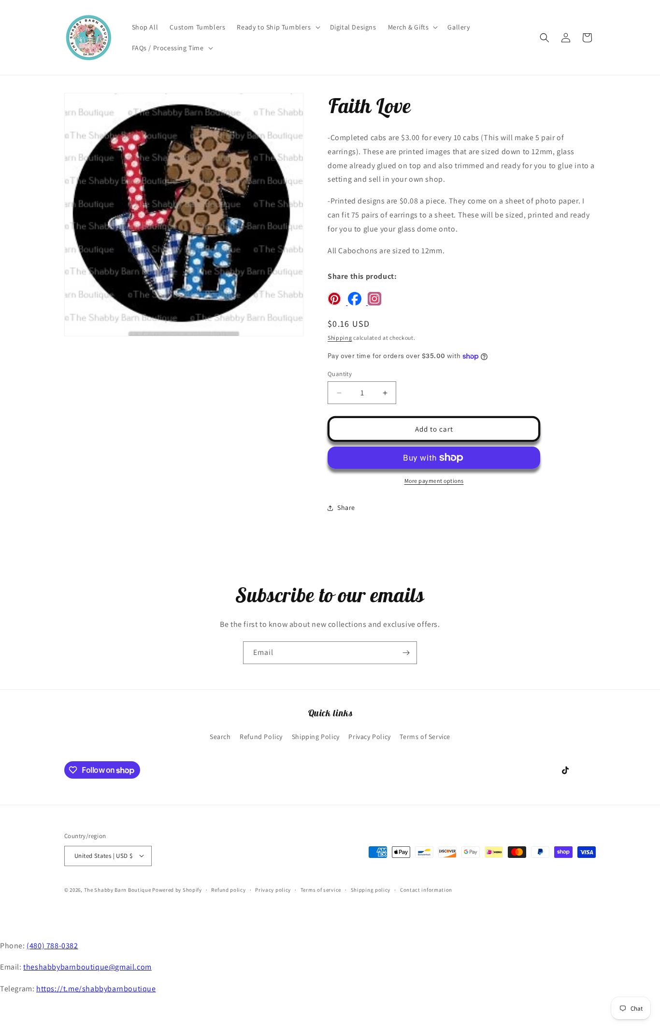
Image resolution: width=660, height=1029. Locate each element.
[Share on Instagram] (377, 303)
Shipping (340, 337)
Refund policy (228, 889)
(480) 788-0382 (52, 946)
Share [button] (346, 508)
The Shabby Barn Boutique (117, 889)
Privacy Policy (369, 737)
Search (220, 737)
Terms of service (321, 889)
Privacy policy (273, 889)
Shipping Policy (316, 737)
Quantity (340, 374)
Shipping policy (371, 889)
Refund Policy (261, 737)
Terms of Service (425, 737)
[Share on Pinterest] (338, 303)
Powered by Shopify (177, 889)
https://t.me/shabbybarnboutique (96, 989)
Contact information (426, 889)
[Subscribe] (405, 652)
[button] (277, 27)
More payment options (434, 480)
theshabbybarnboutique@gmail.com (87, 967)
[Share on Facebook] (358, 303)
